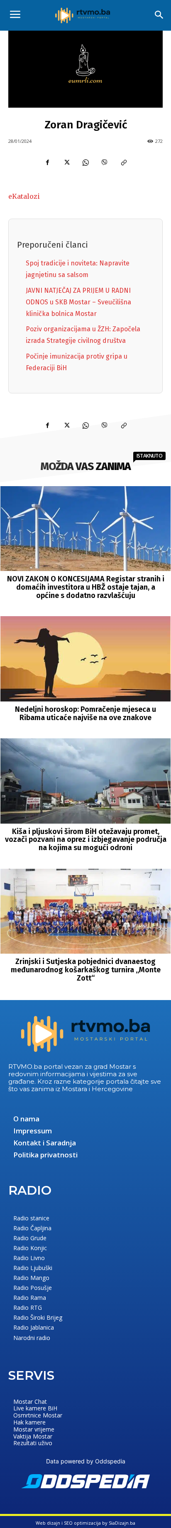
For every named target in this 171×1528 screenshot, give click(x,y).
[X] (66, 162)
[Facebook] (47, 162)
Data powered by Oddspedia (85, 1461)
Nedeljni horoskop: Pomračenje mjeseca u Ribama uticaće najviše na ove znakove (85, 713)
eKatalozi (24, 196)
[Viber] (104, 162)
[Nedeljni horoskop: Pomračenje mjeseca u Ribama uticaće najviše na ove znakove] (85, 658)
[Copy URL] (123, 162)
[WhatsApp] (85, 162)
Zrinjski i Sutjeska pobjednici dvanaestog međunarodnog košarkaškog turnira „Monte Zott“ (86, 970)
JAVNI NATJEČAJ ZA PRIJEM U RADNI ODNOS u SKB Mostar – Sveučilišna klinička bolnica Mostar (78, 302)
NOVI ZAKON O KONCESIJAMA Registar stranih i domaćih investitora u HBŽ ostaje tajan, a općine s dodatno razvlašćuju (85, 587)
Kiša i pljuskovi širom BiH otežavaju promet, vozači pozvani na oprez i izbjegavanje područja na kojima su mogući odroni (85, 840)
